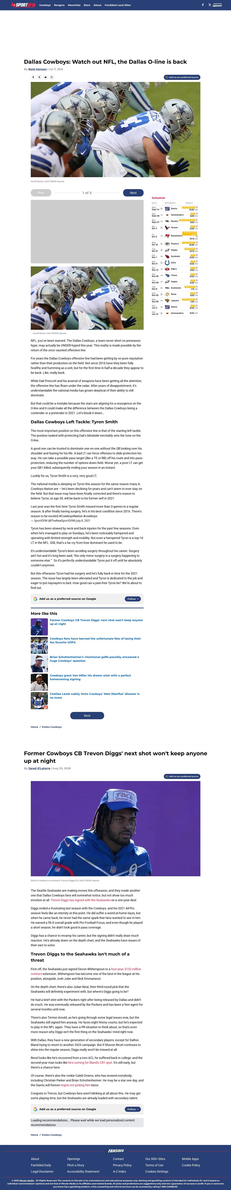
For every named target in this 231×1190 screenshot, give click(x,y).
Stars (87, 5)
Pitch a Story (75, 1165)
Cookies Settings (156, 1171)
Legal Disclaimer (42, 1171)
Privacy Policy (122, 1165)
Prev (41, 193)
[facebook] (203, 4)
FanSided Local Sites (118, 5)
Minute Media (26, 1180)
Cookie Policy (191, 1165)
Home (34, 726)
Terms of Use (154, 1165)
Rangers (59, 5)
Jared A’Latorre (39, 768)
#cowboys (90, 516)
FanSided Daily (41, 1165)
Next (133, 193)
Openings (73, 1159)
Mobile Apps (190, 1159)
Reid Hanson (37, 69)
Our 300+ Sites (155, 1159)
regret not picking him (75, 1085)
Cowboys (45, 5)
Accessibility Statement (83, 1171)
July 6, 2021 (83, 520)
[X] (209, 4)
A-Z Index (119, 1171)
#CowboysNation (71, 516)
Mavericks (74, 5)
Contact (118, 1159)
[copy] (51, 77)
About (97, 5)
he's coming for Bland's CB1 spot (90, 1062)
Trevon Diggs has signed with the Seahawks (80, 900)
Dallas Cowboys (52, 726)
